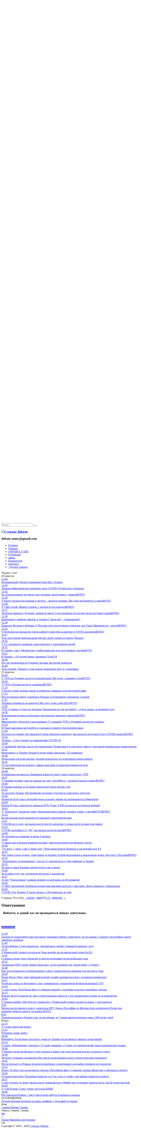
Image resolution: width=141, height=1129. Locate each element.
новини (8, 926)
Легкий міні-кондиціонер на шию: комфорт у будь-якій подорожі (39, 1101)
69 (40, 897)
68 (37, 897)
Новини (13, 548)
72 (48, 897)
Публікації (14, 554)
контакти (13, 563)
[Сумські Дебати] (14, 531)
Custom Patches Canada (14, 1107)
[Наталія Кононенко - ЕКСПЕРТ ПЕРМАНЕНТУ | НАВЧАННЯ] (70, 105)
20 (30, 897)
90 (56, 897)
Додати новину (18, 567)
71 (46, 897)
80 (53, 897)
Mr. (3, 1113)
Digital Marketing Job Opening (18, 1119)
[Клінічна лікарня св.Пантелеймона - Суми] (70, 26)
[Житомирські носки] (70, 79)
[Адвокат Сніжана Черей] (70, 52)
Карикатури (15, 560)
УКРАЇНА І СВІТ (18, 551)
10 (27, 897)
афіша (11, 557)
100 (60, 897)
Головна (13, 545)
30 (33, 897)
